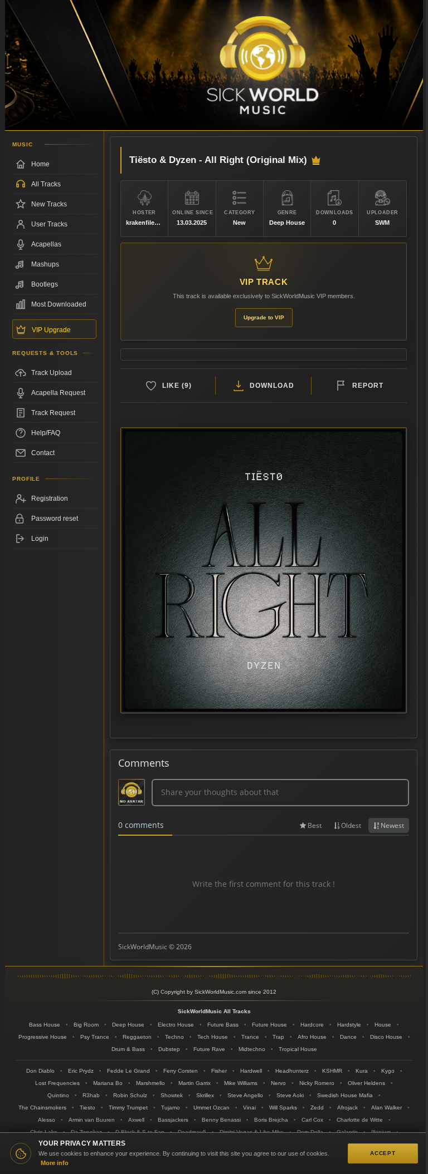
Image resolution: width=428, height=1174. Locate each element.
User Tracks (49, 224)
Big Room (86, 1025)
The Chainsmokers (42, 1107)
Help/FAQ (45, 433)
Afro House (312, 1037)
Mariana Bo (108, 1083)
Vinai (249, 1107)
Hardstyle (349, 1025)
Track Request (53, 413)
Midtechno (252, 1049)
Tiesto (87, 1107)
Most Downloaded (58, 304)
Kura (362, 1071)
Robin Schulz (130, 1095)
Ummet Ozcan (211, 1107)
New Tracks (49, 204)
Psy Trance (94, 1037)
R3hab (91, 1095)
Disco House (386, 1037)
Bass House (44, 1025)
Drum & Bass (128, 1049)
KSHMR (332, 1071)
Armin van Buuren (92, 1120)
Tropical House (298, 1049)
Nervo (278, 1083)
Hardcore (312, 1025)
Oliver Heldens (366, 1083)
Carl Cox (312, 1120)
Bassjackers (173, 1120)
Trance (250, 1037)
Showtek (171, 1095)
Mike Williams (240, 1083)
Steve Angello (245, 1095)
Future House (269, 1025)
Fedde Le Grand (128, 1071)
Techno (174, 1037)
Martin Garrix (194, 1083)
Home (40, 164)
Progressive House (42, 1037)
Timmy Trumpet (128, 1107)
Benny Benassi (221, 1120)
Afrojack (347, 1107)
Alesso (46, 1120)
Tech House (212, 1037)
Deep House (128, 1025)
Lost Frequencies (57, 1083)
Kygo (388, 1071)
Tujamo (170, 1107)
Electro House (176, 1025)
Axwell (136, 1120)
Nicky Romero (316, 1083)
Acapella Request (58, 393)
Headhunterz (292, 1071)
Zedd (317, 1107)
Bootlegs (44, 284)
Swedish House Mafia (345, 1095)
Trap (278, 1037)
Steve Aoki (290, 1095)
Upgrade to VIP (264, 317)
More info (55, 1163)
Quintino (58, 1095)
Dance (348, 1037)
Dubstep (169, 1049)
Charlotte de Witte (360, 1120)
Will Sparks (283, 1107)
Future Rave (209, 1049)
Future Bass (223, 1025)
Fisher (219, 1071)
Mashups (45, 264)
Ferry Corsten (180, 1071)
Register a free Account (54, 499)
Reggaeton (137, 1037)
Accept (383, 1153)
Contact (43, 453)
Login (39, 538)
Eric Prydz (81, 1071)
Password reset (54, 518)
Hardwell (251, 1071)
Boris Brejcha (271, 1120)
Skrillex (205, 1095)
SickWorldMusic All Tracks (214, 1011)
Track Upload (51, 373)
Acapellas (46, 244)
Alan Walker (386, 1107)
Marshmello (150, 1083)
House (382, 1025)
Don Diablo (40, 1071)
